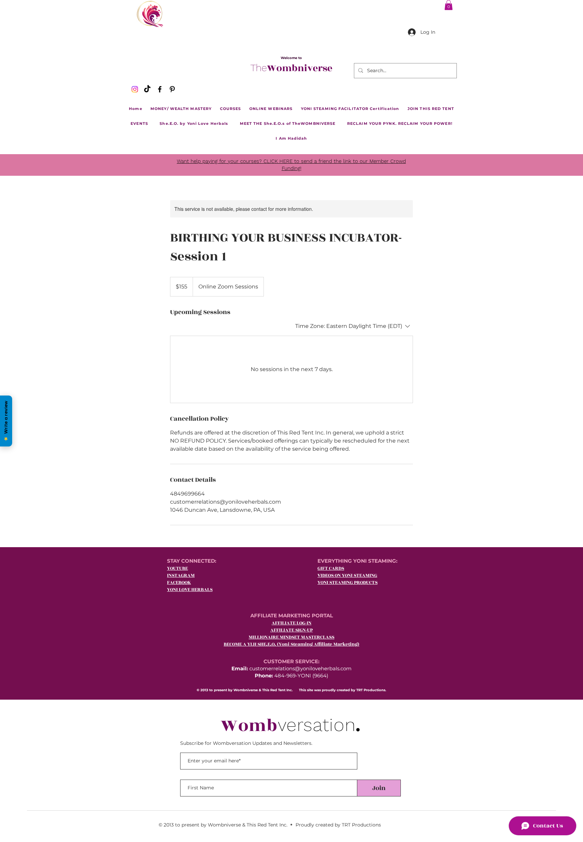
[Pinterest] (172, 89)
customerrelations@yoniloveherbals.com (300, 668)
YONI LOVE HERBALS (190, 589)
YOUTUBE (177, 568)
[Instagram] (135, 89)
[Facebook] (160, 89)
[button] (448, 5)
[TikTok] (147, 89)
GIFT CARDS (330, 568)
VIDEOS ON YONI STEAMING (347, 575)
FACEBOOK (179, 582)
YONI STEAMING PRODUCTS (347, 582)
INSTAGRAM (181, 575)
